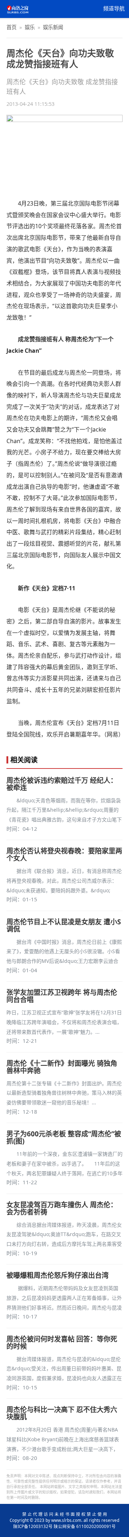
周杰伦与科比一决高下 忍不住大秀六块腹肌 (61, 1413)
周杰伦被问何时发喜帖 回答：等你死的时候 (61, 1342)
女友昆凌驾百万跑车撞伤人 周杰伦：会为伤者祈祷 (61, 1208)
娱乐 (30, 27)
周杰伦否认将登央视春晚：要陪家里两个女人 (64, 854)
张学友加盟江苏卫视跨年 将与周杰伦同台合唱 (61, 996)
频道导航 (114, 9)
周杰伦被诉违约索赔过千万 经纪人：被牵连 (61, 784)
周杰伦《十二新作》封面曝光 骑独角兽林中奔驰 (61, 1067)
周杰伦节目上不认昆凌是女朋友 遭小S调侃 (63, 925)
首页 (11, 27)
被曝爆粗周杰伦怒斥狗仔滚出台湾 (57, 1275)
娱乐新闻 (53, 27)
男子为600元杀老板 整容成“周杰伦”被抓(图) (63, 1137)
